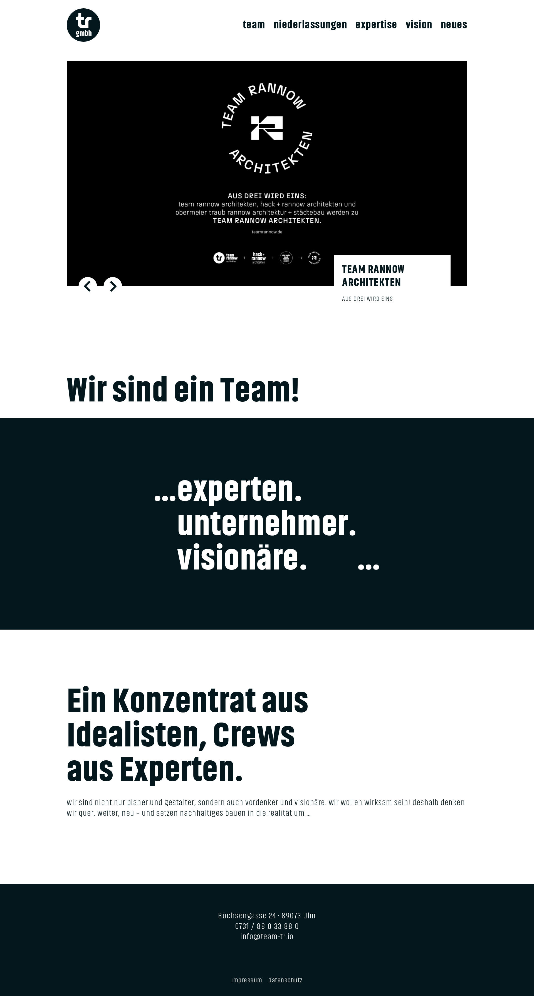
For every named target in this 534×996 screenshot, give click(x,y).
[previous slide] (87, 286)
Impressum (247, 980)
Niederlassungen (310, 24)
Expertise (376, 24)
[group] (267, 190)
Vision (419, 24)
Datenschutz (285, 980)
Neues (454, 24)
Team (254, 24)
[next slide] (112, 286)
